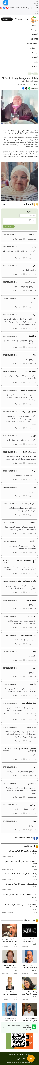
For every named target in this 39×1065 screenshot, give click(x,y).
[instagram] (1, 8)
